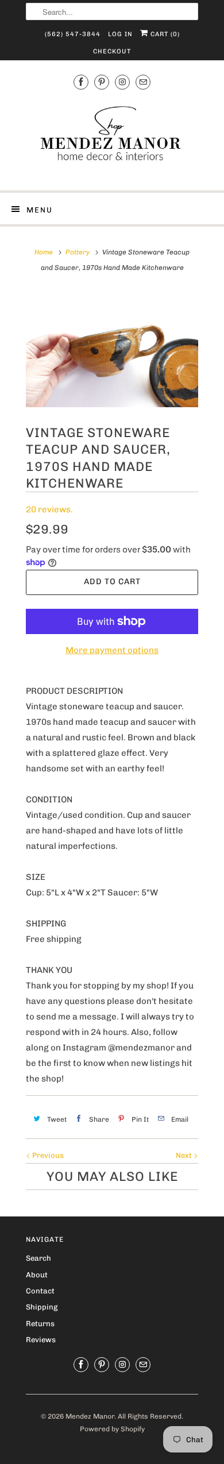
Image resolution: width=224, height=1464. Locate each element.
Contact (40, 1291)
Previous (47, 1155)
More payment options (112, 650)
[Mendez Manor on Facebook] (81, 82)
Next (185, 1155)
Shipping (41, 1307)
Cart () (164, 34)
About (37, 1274)
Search (38, 1258)
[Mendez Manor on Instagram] (122, 82)
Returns (40, 1323)
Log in (120, 34)
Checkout (112, 51)
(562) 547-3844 (73, 34)
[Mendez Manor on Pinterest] (101, 82)
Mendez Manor (89, 1416)
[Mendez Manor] (112, 139)
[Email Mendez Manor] (143, 82)
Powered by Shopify (112, 1429)
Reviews (41, 1339)
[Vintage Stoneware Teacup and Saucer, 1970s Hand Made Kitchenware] (112, 349)
